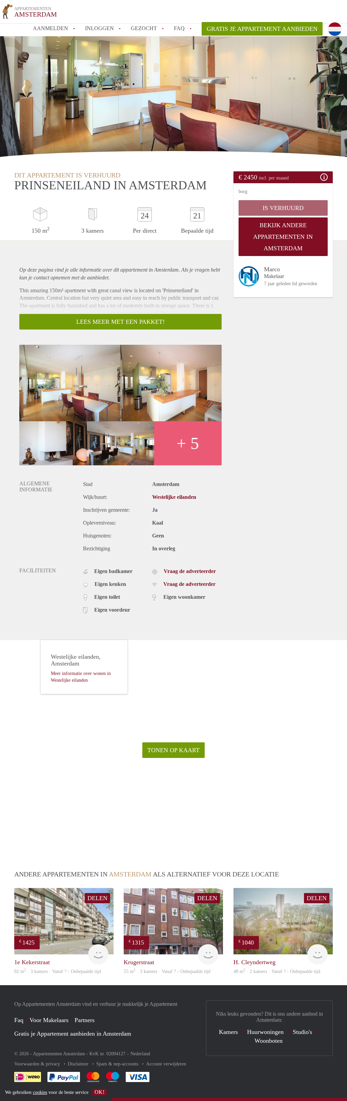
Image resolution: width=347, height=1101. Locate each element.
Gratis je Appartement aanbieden (262, 28)
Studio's (302, 1032)
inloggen (99, 28)
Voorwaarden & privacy (37, 1063)
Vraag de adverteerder (190, 571)
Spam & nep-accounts (118, 1063)
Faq (18, 1020)
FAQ (179, 28)
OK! (99, 1092)
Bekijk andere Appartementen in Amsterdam (283, 237)
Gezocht (144, 28)
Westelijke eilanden (174, 497)
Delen (97, 898)
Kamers (228, 1032)
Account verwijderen (166, 1063)
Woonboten (268, 1040)
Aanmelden (50, 28)
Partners (85, 1020)
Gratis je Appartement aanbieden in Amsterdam (72, 1033)
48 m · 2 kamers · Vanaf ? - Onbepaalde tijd (276, 971)
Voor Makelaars (48, 1020)
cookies (40, 1092)
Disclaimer (79, 1063)
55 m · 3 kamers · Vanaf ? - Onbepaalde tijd (167, 971)
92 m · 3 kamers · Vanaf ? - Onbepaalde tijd (57, 971)
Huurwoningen (265, 1032)
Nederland (140, 1053)
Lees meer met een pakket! (120, 321)
